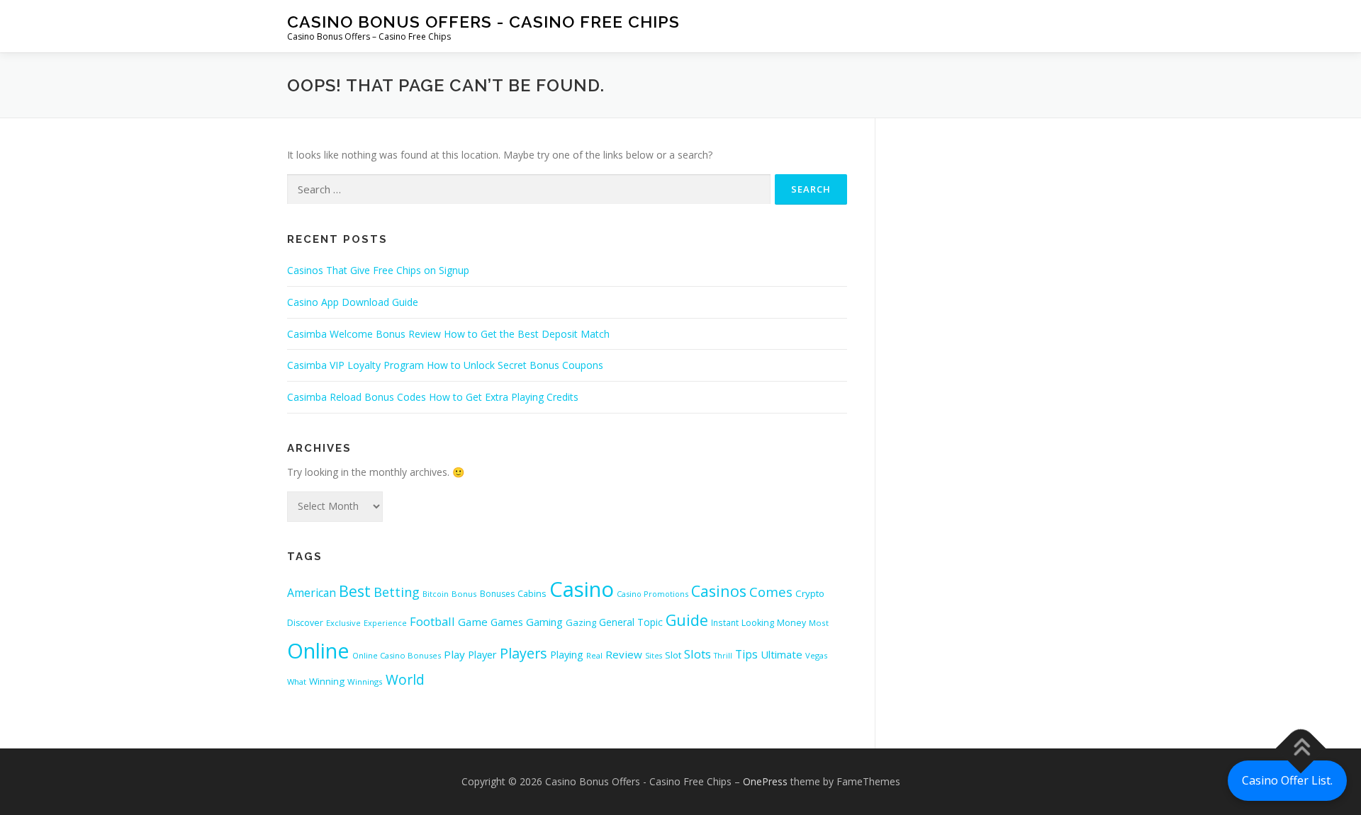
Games (507, 622)
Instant (725, 622)
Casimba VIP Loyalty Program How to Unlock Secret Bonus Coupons (445, 365)
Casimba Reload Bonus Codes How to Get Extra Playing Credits (432, 397)
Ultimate (781, 654)
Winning (327, 681)
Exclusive (343, 622)
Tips (746, 654)
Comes (770, 591)
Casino (581, 589)
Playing (566, 654)
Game (473, 622)
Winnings (365, 681)
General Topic (631, 622)
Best (355, 591)
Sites (653, 656)
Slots (697, 654)
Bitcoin (435, 593)
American (311, 592)
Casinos (718, 591)
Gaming (544, 622)
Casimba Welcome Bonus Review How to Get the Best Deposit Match (448, 334)
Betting (397, 591)
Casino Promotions (652, 593)
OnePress (765, 781)
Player (482, 654)
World (405, 679)
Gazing (581, 622)
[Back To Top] (1301, 749)
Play (454, 654)
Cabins (532, 593)
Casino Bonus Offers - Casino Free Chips (483, 21)
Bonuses (497, 594)
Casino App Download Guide (352, 302)
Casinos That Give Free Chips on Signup (378, 270)
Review (623, 654)
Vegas (816, 655)
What (296, 681)
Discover (305, 623)
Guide (687, 620)
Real (594, 655)
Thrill (723, 656)
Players (523, 653)
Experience (385, 622)
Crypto (809, 593)
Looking (757, 623)
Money (791, 623)
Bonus (464, 593)
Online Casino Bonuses (396, 655)
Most (819, 622)
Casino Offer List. (1287, 780)
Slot (673, 655)
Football (432, 621)
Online (318, 651)
